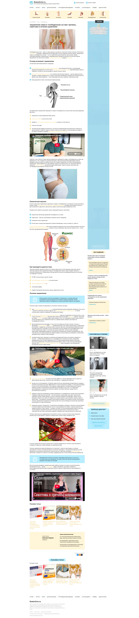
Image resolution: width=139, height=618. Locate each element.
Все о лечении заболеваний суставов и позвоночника (46, 3)
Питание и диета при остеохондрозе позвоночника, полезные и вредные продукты (96, 257)
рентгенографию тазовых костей (40, 280)
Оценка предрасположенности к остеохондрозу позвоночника (98, 30)
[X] (82, 555)
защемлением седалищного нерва (39, 228)
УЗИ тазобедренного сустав (39, 283)
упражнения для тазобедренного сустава (49, 343)
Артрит (32, 7)
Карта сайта (36, 611)
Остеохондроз (86, 7)
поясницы (69, 57)
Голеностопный (36, 17)
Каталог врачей (80, 2)
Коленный (58, 17)
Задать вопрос (98, 426)
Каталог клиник (92, 2)
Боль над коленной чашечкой (98, 419)
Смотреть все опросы (98, 403)
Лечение (77, 7)
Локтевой (69, 17)
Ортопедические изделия (65, 7)
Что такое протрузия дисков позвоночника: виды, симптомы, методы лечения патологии (70, 537)
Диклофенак (44, 316)
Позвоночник (103, 17)
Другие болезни (51, 7)
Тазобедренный (91, 17)
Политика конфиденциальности (36, 615)
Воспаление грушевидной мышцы (41, 74)
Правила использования (46, 611)
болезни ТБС (33, 53)
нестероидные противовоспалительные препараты (45, 315)
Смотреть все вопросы (98, 422)
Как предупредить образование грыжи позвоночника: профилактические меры (69, 541)
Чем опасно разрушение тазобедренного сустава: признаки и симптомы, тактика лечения (98, 375)
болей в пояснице (39, 165)
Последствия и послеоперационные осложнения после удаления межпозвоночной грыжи (71, 545)
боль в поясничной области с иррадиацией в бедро (50, 205)
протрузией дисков (58, 69)
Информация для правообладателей (51, 613)
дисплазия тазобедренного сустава (58, 131)
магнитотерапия (42, 325)
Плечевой (80, 17)
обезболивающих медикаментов (42, 309)
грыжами (67, 69)
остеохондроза (49, 466)
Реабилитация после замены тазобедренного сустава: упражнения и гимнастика (97, 297)
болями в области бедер (55, 57)
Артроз (38, 7)
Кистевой (47, 17)
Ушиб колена (94, 413)
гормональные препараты (38, 378)
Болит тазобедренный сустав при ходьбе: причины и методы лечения (98, 396)
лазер (51, 325)
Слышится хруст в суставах (97, 416)
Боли (43, 7)
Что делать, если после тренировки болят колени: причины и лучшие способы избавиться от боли (98, 277)
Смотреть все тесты (98, 246)
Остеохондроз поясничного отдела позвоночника (45, 68)
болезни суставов (36, 119)
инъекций (39, 318)
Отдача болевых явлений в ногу (38, 226)
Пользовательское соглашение (36, 613)
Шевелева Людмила (48, 538)
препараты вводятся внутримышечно (65, 310)
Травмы (94, 7)
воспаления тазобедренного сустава (46, 122)
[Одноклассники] (80, 555)
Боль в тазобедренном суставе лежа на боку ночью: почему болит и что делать (98, 354)
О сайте (31, 611)
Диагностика (102, 7)
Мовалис (71, 316)
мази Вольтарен (76, 451)
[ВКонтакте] (77, 555)
